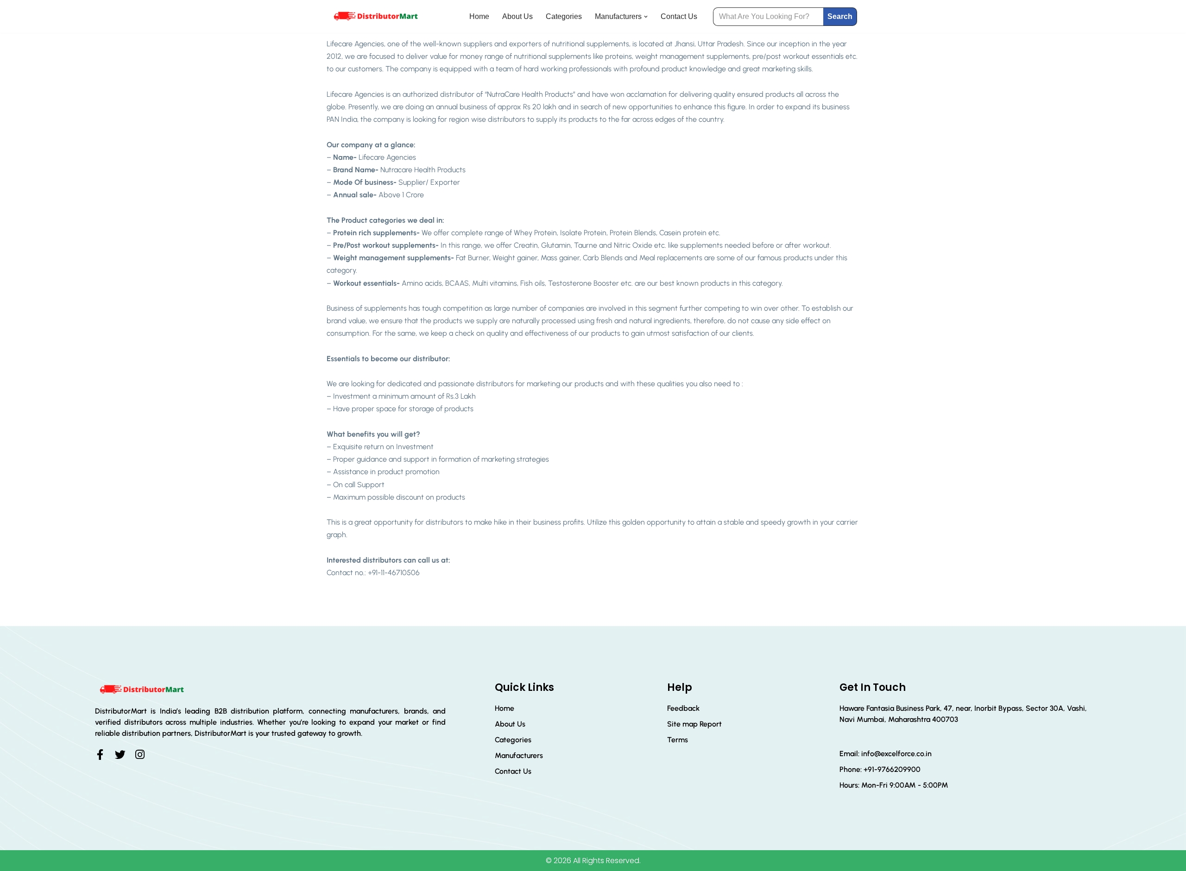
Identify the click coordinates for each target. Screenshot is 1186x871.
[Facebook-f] (100, 754)
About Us (517, 16)
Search (839, 16)
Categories (564, 16)
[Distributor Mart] (375, 16)
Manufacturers (519, 755)
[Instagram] (140, 754)
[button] (646, 17)
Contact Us (679, 16)
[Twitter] (120, 754)
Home (479, 16)
